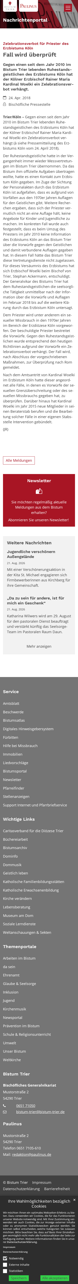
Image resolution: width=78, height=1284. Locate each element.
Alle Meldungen (19, 460)
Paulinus (12, 1123)
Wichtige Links (19, 819)
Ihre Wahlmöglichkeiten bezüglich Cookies (39, 1204)
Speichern (19, 1278)
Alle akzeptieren (54, 1278)
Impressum (9, 1247)
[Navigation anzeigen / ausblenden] (68, 8)
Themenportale (19, 946)
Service (11, 691)
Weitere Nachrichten (29, 542)
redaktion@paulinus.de (31, 1154)
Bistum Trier (16, 1073)
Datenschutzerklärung (22, 1242)
